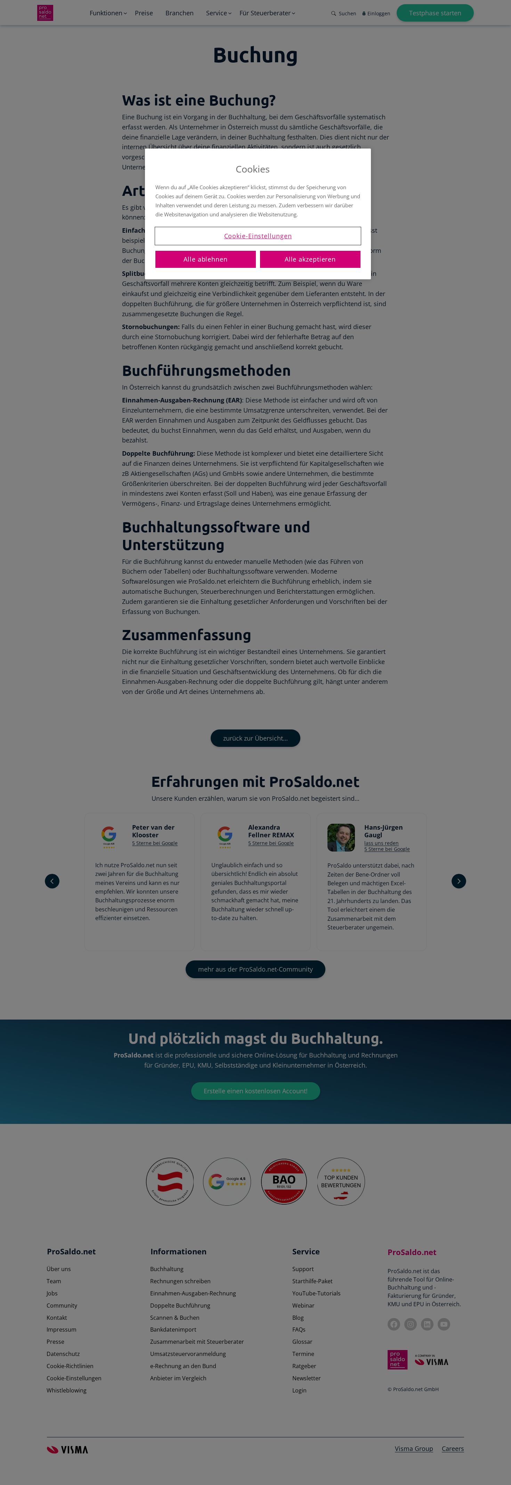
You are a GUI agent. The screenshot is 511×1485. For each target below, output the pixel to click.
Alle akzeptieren (310, 259)
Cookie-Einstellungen (258, 236)
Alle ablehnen (206, 259)
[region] (258, 214)
